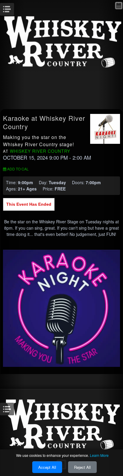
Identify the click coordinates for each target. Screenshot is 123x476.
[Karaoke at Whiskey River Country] (105, 128)
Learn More (99, 455)
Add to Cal (17, 168)
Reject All (82, 467)
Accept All (47, 467)
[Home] (61, 41)
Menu (13, 7)
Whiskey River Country (40, 151)
